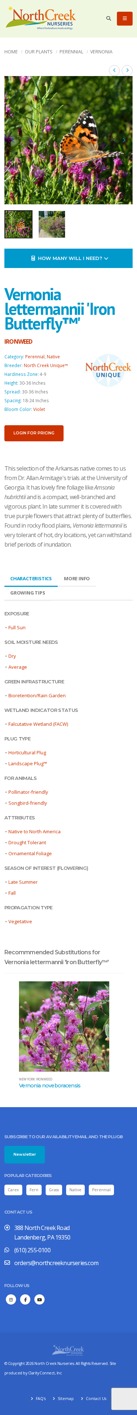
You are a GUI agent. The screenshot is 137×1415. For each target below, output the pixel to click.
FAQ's (40, 1398)
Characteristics (31, 578)
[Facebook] (25, 1299)
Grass (54, 1189)
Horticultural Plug (27, 752)
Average (17, 667)
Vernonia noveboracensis (50, 1085)
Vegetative (20, 921)
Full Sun (17, 627)
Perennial (71, 52)
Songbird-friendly (27, 803)
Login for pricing (34, 433)
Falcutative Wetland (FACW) (38, 724)
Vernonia (101, 52)
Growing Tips (27, 592)
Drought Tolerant (27, 842)
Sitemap (65, 1398)
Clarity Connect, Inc (45, 1373)
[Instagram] (11, 1299)
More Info (77, 578)
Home (11, 52)
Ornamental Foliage (30, 853)
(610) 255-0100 (32, 1250)
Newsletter (25, 1154)
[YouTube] (39, 1299)
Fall (12, 893)
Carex (13, 1189)
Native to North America (34, 831)
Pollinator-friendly (28, 792)
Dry (12, 656)
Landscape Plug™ (27, 763)
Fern (34, 1189)
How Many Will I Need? (69, 258)
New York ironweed (35, 1079)
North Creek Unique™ (46, 365)
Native (53, 356)
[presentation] (13, 140)
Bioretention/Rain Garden (37, 695)
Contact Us (95, 1398)
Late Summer (23, 882)
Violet (39, 409)
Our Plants (39, 52)
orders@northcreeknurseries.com (56, 1263)
